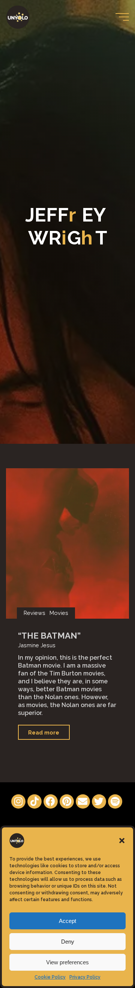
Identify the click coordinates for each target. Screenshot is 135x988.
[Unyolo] (18, 16)
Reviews (34, 613)
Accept (67, 921)
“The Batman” (49, 635)
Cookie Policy (50, 977)
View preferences (67, 962)
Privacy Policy (84, 977)
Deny (67, 941)
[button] (122, 840)
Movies (59, 613)
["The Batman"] (67, 543)
